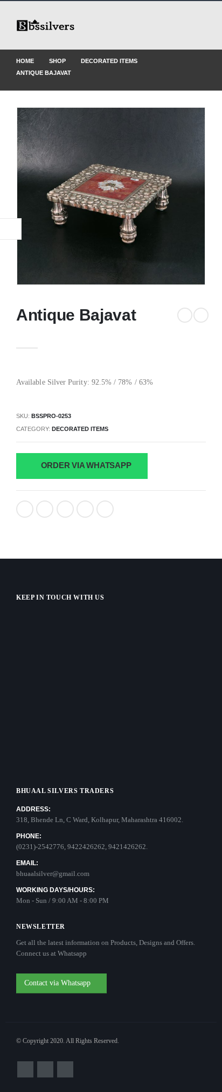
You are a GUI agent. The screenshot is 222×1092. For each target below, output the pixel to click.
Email (105, 509)
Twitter (44, 509)
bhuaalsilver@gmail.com (52, 874)
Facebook (24, 509)
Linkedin (65, 1069)
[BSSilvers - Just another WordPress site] (45, 25)
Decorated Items (80, 429)
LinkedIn (65, 509)
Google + (85, 509)
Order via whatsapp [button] (85, 465)
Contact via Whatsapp (58, 983)
